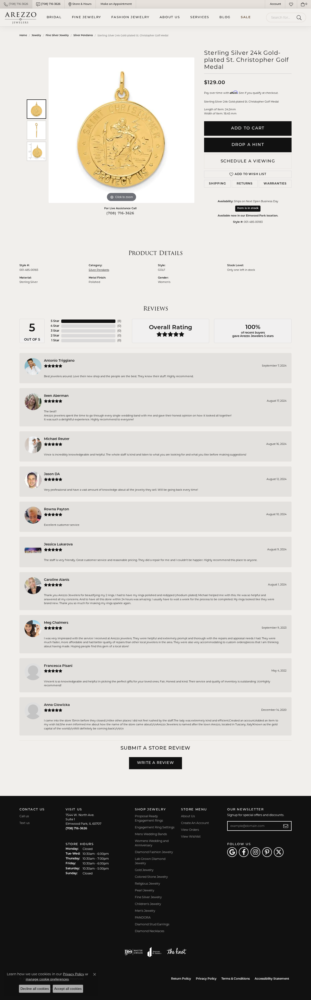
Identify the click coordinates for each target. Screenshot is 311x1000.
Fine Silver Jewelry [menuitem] (148, 897)
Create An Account (195, 823)
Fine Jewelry (86, 17)
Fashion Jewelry (130, 17)
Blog (224, 17)
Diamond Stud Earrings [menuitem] (152, 924)
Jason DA (52, 474)
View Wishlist (191, 836)
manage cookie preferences (47, 979)
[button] (275, 4)
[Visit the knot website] (176, 952)
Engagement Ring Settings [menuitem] (154, 827)
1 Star (55, 340)
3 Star (55, 330)
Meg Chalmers (56, 622)
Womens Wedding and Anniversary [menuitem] (152, 843)
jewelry (36, 35)
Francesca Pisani (58, 666)
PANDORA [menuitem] (143, 917)
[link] (16, 4)
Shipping (217, 183)
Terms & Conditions (235, 978)
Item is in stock (248, 208)
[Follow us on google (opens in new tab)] (232, 852)
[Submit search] (300, 17)
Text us (24, 823)
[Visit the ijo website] (133, 952)
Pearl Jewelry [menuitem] (144, 890)
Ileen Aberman (56, 396)
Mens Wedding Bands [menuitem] (151, 834)
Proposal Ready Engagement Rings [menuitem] (149, 818)
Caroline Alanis (56, 580)
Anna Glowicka (57, 705)
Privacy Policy (206, 978)
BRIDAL (54, 17)
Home (23, 35)
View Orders (190, 830)
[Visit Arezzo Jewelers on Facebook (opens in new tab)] (244, 852)
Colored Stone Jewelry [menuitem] (151, 877)
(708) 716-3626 (120, 213)
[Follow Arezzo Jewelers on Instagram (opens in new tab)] (255, 852)
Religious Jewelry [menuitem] (147, 883)
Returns (245, 183)
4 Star (55, 326)
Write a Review (155, 763)
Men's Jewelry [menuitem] (145, 910)
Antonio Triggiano (59, 360)
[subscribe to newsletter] (286, 826)
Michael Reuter (56, 439)
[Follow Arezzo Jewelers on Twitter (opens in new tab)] (279, 852)
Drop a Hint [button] (248, 145)
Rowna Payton (56, 509)
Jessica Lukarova (58, 544)
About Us (170, 17)
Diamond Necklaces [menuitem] (149, 931)
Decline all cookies (34, 989)
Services (199, 17)
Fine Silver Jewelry (57, 35)
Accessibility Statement (272, 978)
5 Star (55, 321)
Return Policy (181, 978)
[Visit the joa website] (154, 952)
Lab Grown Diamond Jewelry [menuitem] (150, 861)
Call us (24, 816)
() (119, 321)
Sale (246, 17)
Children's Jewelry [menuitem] (148, 904)
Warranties (275, 183)
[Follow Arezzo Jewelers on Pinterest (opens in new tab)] (267, 852)
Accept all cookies (68, 989)
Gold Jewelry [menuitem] (144, 870)
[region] (121, 130)
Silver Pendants (83, 35)
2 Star (55, 335)
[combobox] (280, 17)
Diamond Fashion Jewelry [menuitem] (154, 852)
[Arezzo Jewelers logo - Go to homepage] (20, 17)
